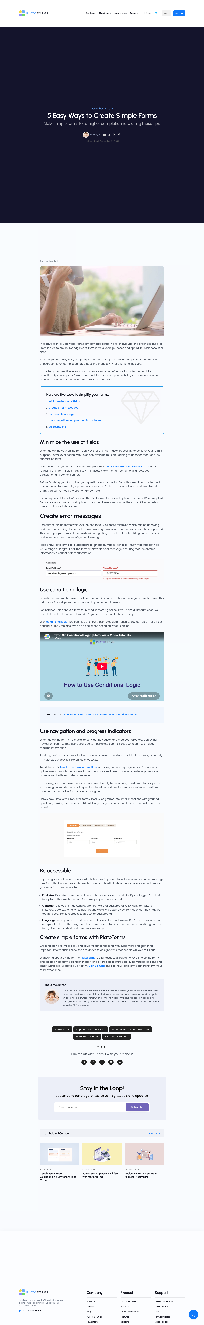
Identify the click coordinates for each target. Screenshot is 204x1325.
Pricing (147, 13)
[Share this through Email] (111, 1062)
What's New (126, 1306)
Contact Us (92, 1306)
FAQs (157, 1311)
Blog (89, 1311)
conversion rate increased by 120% (127, 466)
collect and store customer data (130, 1029)
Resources (135, 13)
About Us (91, 1301)
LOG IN (166, 13)
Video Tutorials (161, 1322)
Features (125, 1316)
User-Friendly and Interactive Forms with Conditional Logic (99, 714)
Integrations (120, 13)
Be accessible (57, 427)
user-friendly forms (87, 1036)
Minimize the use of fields (64, 401)
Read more (154, 1133)
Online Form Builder (129, 1311)
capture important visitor (90, 1029)
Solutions (90, 13)
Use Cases (104, 13)
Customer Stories (129, 1301)
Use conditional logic (62, 414)
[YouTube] (104, 134)
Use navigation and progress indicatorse (75, 420)
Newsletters (92, 1322)
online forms (62, 1029)
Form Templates (162, 1316)
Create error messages (63, 407)
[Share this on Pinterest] (120, 1062)
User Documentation (164, 1301)
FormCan (39, 1310)
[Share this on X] (109, 134)
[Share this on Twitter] (84, 1062)
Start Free (179, 13)
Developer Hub (161, 1306)
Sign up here (97, 966)
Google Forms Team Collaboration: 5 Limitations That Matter (58, 1177)
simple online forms (116, 1036)
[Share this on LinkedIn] (114, 134)
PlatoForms (88, 957)
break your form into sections (78, 767)
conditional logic (56, 622)
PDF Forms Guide (94, 1316)
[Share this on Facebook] (118, 134)
